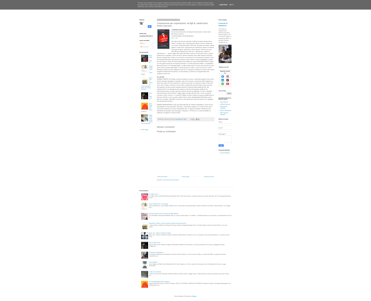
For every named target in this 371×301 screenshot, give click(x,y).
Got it (231, 5)
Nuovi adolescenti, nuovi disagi (158, 204)
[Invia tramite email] (191, 119)
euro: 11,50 (174, 38)
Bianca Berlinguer (225, 110)
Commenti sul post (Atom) (171, 180)
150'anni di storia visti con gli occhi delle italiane (163, 213)
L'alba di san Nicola (155, 272)
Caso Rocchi (224, 102)
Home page (185, 176)
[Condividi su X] (195, 119)
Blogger (194, 296)
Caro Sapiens (153, 262)
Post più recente (162, 176)
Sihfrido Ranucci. (225, 104)
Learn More (223, 5)
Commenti (145, 47)
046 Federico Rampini (224, 113)
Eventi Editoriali (225, 153)
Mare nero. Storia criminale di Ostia (160, 233)
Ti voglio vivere (153, 194)
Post (143, 43)
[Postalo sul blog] (193, 119)
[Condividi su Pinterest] (199, 119)
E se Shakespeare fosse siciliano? (159, 281)
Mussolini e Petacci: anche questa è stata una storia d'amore (167, 223)
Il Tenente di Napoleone (156, 252)
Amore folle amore (150, 96)
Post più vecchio (209, 176)
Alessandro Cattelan (223, 107)
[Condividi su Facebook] (197, 119)
